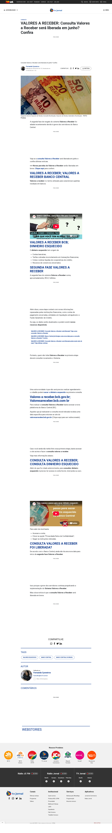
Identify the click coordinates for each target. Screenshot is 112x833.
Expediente (51, 809)
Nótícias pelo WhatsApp (73, 795)
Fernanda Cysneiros (32, 66)
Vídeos (32, 801)
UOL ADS (56, 2)
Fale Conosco (52, 812)
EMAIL (104, 2)
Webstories (32, 729)
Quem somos (52, 795)
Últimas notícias (34, 795)
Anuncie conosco (71, 801)
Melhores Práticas (53, 804)
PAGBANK (37, 2)
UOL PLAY (50, 2)
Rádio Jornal (88, 798)
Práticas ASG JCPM (53, 798)
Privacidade (51, 801)
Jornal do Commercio (91, 795)
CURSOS (43, 2)
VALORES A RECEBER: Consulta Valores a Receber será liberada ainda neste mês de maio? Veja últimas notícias (56, 342)
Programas (33, 798)
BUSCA (86, 2)
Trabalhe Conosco (53, 815)
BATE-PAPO (95, 2)
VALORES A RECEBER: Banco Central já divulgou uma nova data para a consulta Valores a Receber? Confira (55, 337)
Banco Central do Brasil (64, 657)
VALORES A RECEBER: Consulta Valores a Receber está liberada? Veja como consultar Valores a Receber (54, 332)
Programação (70, 798)
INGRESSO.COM (21, 2)
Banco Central (46, 657)
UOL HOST (30, 2)
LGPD (49, 806)
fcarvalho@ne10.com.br (40, 675)
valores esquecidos (29, 657)
